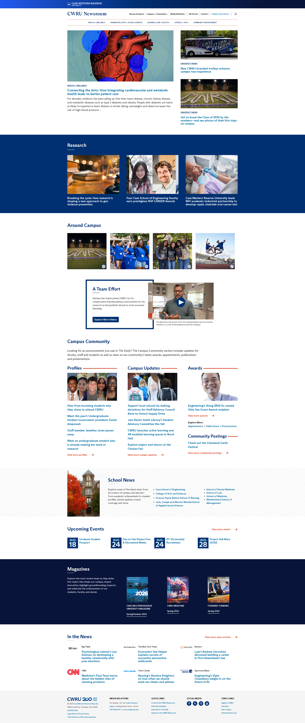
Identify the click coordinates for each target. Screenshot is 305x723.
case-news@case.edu (131, 709)
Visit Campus (226, 709)
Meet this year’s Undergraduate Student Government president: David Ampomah (92, 420)
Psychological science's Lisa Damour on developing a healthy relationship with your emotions (99, 656)
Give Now (225, 706)
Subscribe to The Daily (159, 709)
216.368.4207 (115, 709)
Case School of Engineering (170, 489)
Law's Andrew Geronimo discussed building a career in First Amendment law (212, 655)
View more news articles (218, 637)
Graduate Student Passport (89, 541)
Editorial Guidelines (158, 706)
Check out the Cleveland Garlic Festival (208, 445)
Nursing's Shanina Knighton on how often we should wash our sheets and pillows (156, 679)
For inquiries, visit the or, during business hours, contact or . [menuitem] (124, 706)
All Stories (193, 14)
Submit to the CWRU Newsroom (163, 713)
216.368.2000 (72, 710)
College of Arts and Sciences (171, 493)
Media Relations (177, 14)
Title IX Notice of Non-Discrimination (81, 717)
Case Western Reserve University (86, 704)
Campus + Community (157, 14)
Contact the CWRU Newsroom (163, 703)
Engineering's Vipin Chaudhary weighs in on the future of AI (213, 679)
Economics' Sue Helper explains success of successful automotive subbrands (152, 656)
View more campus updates (142, 454)
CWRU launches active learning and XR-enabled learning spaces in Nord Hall (151, 434)
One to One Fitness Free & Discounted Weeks (136, 541)
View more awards (198, 415)
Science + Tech (181, 22)
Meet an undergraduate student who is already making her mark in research (91, 444)
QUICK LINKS (158, 698)
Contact (204, 14)
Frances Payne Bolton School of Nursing (177, 497)
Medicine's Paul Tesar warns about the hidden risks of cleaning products (100, 679)
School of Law (214, 492)
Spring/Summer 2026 (137, 614)
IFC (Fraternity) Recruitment (175, 541)
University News (189, 63)
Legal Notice (72, 714)
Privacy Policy (84, 714)
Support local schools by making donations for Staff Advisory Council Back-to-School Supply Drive (151, 409)
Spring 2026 (173, 611)
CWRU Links (227, 698)
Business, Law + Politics (158, 22)
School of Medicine (216, 496)
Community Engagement (205, 22)
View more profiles (77, 454)
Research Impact (136, 14)
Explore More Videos (105, 319)
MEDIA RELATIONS (119, 698)
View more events (221, 529)
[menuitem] (97, 22)
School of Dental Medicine (220, 489)
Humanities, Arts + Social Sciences (126, 22)
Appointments (195, 426)
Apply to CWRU (227, 703)
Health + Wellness (96, 22)
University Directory (229, 713)
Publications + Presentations (221, 426)
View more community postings (205, 453)
